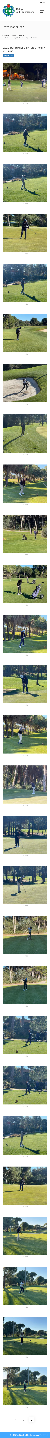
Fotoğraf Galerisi (18, 35)
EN (44, 2)
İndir (26, 103)
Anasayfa (5, 35)
